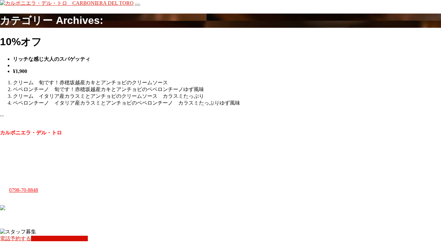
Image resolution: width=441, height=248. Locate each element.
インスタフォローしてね (59, 238)
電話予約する (15, 238)
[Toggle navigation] (137, 5)
